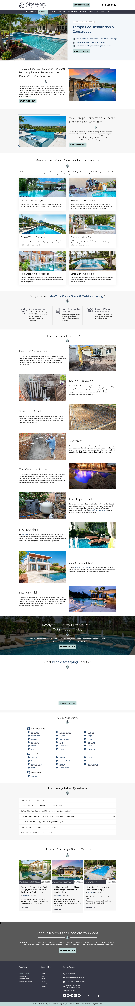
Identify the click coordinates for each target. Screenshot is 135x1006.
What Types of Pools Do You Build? (34, 800)
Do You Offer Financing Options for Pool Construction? (42, 806)
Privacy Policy (80, 1004)
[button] (67, 800)
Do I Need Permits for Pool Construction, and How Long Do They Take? (48, 816)
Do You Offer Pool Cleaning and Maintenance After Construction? (46, 811)
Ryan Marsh (26, 895)
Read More (25, 907)
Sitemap (88, 1004)
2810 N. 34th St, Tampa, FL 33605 (75, 981)
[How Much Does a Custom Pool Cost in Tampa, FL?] (100, 872)
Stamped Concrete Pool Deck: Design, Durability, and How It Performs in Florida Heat (34, 889)
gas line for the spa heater (97, 510)
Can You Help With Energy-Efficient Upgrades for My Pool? (43, 822)
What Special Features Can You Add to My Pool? (39, 827)
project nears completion (82, 567)
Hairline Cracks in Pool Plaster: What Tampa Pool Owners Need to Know (67, 889)
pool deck (25, 534)
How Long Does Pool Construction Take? (36, 833)
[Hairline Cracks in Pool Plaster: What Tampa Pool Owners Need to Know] (67, 872)
